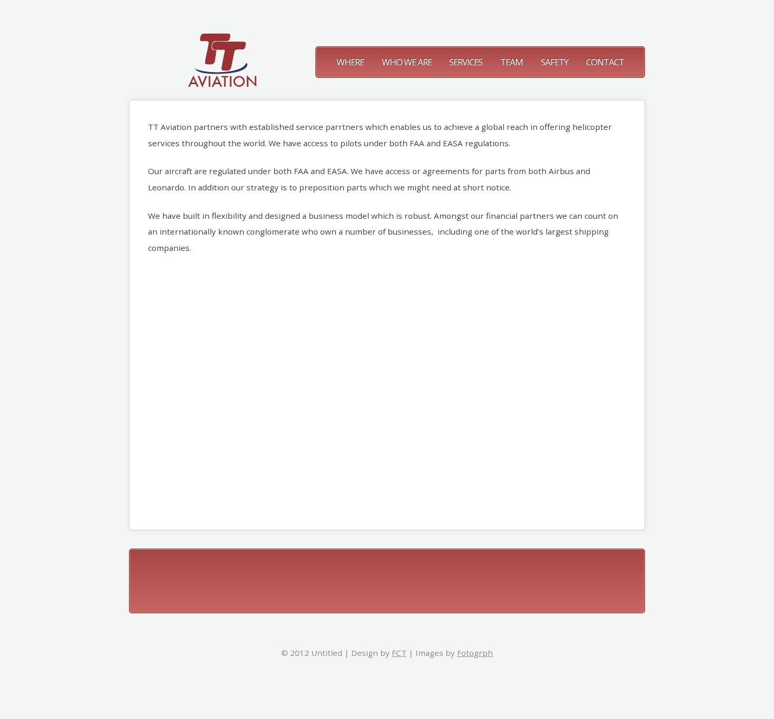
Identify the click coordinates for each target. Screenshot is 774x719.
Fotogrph (475, 652)
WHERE (350, 62)
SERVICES (465, 62)
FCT (399, 652)
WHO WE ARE (407, 62)
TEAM (511, 62)
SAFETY (554, 62)
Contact (605, 62)
